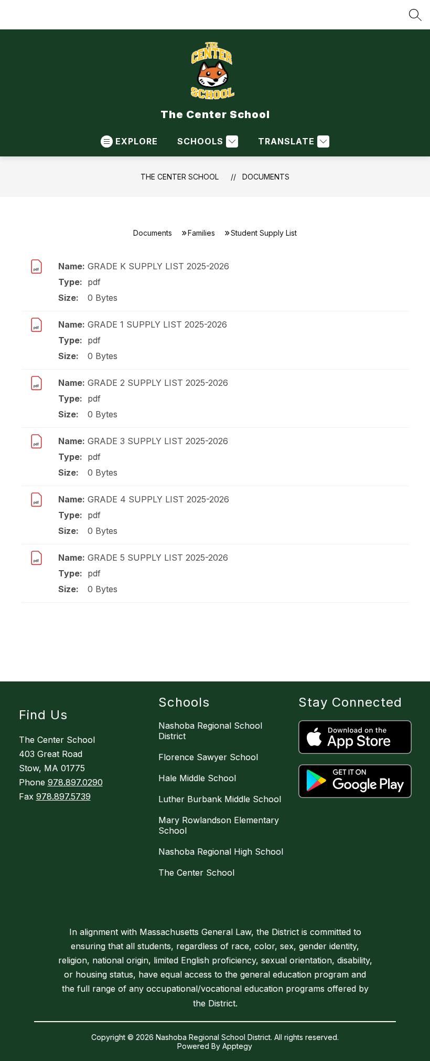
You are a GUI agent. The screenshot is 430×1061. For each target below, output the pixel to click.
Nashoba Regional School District (210, 730)
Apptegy (237, 1046)
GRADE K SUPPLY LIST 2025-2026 (158, 266)
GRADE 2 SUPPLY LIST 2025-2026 (158, 382)
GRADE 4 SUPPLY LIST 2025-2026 (158, 499)
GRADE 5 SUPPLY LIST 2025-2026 (158, 557)
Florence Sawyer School (208, 757)
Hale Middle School (197, 778)
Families (201, 232)
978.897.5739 (63, 796)
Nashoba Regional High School (220, 851)
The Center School (180, 176)
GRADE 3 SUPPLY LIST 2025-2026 (158, 441)
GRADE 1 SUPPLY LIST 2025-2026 (157, 324)
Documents (265, 176)
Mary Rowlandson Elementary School (218, 825)
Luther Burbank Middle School (219, 799)
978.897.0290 (75, 782)
